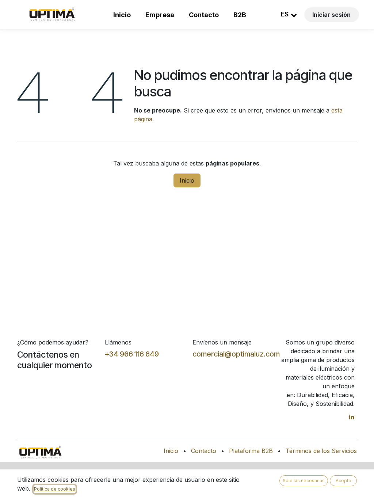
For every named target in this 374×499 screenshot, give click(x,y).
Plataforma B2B (251, 450)
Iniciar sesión (331, 14)
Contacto (204, 15)
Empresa (159, 15)
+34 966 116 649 (132, 354)
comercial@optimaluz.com (236, 354)
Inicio (122, 15)
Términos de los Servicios (321, 450)
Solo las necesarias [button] (304, 480)
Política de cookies (54, 489)
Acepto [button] (343, 480)
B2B (239, 15)
